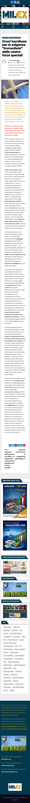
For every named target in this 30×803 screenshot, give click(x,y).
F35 (20, 646)
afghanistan (7, 630)
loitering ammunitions (20, 67)
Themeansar (15, 799)
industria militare (19, 655)
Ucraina (6, 690)
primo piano (14, 674)
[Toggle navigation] (13, 26)
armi (20, 630)
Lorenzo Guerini (19, 658)
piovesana (6, 674)
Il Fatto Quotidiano (8, 655)
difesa (23, 636)
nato (15, 668)
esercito (21, 640)
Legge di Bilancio (8, 658)
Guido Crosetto (14, 652)
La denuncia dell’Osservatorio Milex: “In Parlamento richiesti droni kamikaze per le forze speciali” (10, 459)
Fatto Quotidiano (8, 649)
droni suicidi (17, 65)
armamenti (15, 630)
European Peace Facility (10, 643)
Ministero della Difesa (19, 665)
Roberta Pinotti (19, 684)
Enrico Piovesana (15, 60)
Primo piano (5, 37)
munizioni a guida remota (15, 70)
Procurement (7, 677)
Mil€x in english (8, 665)
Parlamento (19, 671)
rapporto (15, 681)
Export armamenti (8, 646)
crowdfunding (7, 636)
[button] (24, 26)
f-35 (16, 646)
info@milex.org (6, 759)
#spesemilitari (7, 627)
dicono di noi (16, 636)
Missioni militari (8, 668)
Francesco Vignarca (19, 649)
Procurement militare (15, 37)
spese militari (16, 75)
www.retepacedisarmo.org (9, 771)
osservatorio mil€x (13, 72)
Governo (6, 652)
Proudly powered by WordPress (10, 797)
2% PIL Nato (16, 627)
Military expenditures (13, 662)
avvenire (6, 633)
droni (20, 62)
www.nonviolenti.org (7, 765)
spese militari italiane (18, 687)
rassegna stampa (8, 684)
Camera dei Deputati (15, 633)
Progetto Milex (7, 681)
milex (5, 662)
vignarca (12, 690)
